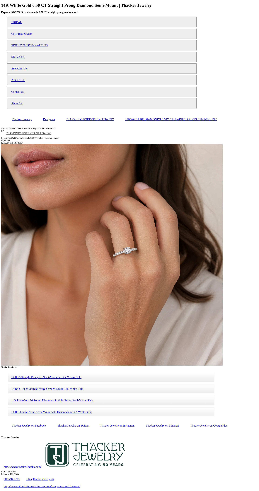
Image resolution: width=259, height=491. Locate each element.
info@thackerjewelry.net (40, 478)
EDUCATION (19, 68)
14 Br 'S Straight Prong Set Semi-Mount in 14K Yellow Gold (46, 377)
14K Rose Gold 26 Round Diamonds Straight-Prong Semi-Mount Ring (52, 400)
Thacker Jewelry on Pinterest (162, 425)
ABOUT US (18, 80)
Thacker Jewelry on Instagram (117, 425)
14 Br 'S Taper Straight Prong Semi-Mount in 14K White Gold (47, 388)
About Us (16, 103)
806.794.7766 (12, 478)
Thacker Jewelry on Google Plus (208, 425)
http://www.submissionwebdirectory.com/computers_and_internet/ (42, 486)
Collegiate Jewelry (22, 33)
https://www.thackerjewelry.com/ (23, 466)
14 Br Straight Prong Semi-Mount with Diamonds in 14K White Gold (51, 411)
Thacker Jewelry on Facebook (29, 425)
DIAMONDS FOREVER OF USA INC (28, 133)
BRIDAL (16, 22)
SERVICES (18, 56)
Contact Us (17, 91)
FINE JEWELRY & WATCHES (29, 45)
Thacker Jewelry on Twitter (73, 425)
